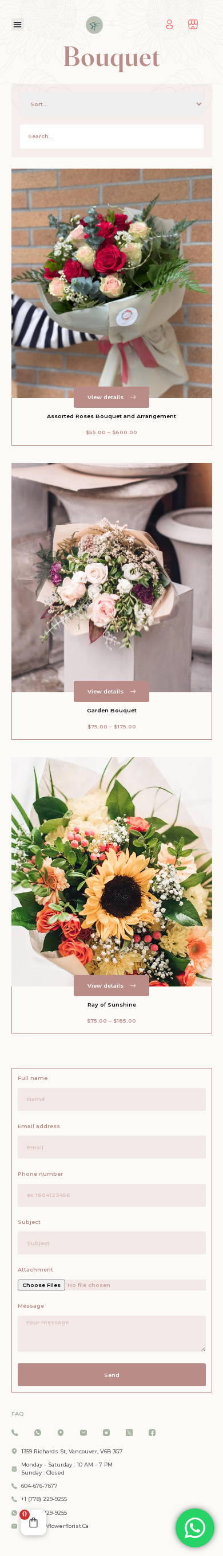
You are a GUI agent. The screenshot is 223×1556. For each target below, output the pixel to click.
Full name (32, 1078)
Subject (29, 1222)
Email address (39, 1126)
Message (31, 1305)
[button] (18, 24)
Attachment (35, 1269)
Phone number (40, 1174)
